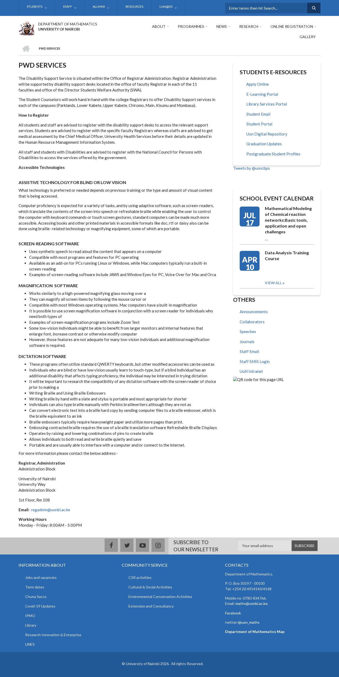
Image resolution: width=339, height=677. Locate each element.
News (221, 26)
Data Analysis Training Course (287, 255)
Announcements (254, 311)
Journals (247, 341)
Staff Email (249, 351)
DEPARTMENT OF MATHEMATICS (67, 24)
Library (30, 625)
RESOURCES (134, 6)
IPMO (30, 615)
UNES (30, 644)
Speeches (248, 331)
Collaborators (252, 321)
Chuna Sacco (36, 596)
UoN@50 (165, 6)
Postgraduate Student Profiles (273, 153)
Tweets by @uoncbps (251, 168)
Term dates (34, 587)
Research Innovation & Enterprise (53, 634)
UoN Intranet (251, 371)
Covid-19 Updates (40, 606)
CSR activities (139, 577)
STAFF (67, 6)
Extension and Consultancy (151, 606)
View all (273, 283)
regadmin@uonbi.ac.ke (50, 509)
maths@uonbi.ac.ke (251, 603)
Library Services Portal (266, 104)
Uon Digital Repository (266, 134)
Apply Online (257, 84)
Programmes (191, 26)
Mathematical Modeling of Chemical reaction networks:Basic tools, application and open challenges (288, 220)
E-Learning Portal (262, 94)
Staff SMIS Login (255, 361)
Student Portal (259, 123)
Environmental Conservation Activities (160, 596)
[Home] (26, 27)
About (159, 26)
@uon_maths (249, 622)
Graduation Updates (264, 143)
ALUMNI (99, 6)
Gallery (308, 36)
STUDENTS (34, 6)
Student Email (258, 114)
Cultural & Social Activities (150, 587)
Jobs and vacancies (41, 577)
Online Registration (291, 26)
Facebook (233, 613)
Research (248, 26)
